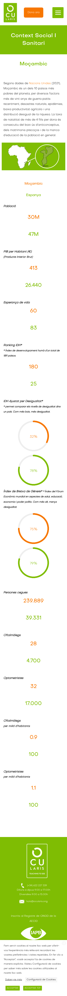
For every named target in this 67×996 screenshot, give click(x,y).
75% (33, 529)
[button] (33, 13)
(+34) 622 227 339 (36, 885)
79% (33, 563)
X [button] (64, 943)
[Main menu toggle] (58, 12)
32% (33, 437)
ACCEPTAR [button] (12, 988)
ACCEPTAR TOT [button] (33, 988)
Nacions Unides (40, 83)
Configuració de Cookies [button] (41, 980)
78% (33, 471)
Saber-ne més (13, 980)
